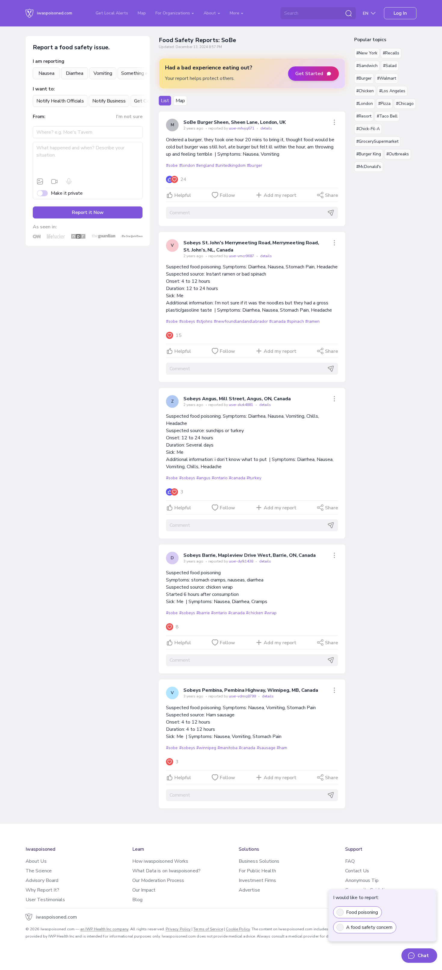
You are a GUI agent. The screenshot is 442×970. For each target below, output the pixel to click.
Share (331, 195)
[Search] (348, 13)
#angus (203, 478)
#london (187, 165)
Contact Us (357, 871)
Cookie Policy (238, 929)
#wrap (270, 613)
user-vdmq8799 (243, 696)
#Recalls (391, 53)
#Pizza (384, 103)
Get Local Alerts (112, 13)
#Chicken (365, 91)
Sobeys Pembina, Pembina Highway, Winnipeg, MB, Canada (250, 690)
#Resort (363, 116)
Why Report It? (42, 890)
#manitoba (227, 748)
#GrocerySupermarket (377, 141)
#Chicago (405, 103)
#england (205, 165)
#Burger (364, 78)
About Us (36, 861)
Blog (137, 899)
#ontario (220, 478)
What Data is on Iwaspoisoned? (166, 871)
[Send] (330, 212)
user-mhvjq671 (242, 128)
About (210, 13)
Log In (400, 13)
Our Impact (144, 890)
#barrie (203, 613)
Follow (227, 195)
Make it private (67, 193)
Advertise (249, 890)
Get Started (309, 73)
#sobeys (187, 321)
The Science (39, 871)
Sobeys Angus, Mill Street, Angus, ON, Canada (236, 398)
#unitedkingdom (230, 165)
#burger (254, 165)
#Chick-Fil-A (368, 129)
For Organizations (173, 13)
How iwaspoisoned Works (160, 861)
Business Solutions (259, 861)
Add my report (280, 195)
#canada (277, 321)
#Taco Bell (387, 116)
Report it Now (88, 212)
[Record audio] (68, 181)
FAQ (350, 861)
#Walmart (386, 78)
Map (142, 13)
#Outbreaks (397, 154)
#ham (282, 748)
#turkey (254, 478)
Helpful (182, 195)
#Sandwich (367, 66)
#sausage (266, 748)
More (235, 13)
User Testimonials (45, 899)
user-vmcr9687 (242, 256)
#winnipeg (206, 748)
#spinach (295, 321)
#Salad (390, 66)
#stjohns (204, 321)
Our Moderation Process (158, 880)
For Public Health (257, 871)
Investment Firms (257, 880)
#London (364, 103)
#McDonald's (368, 166)
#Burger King (368, 154)
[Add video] (54, 181)
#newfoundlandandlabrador (241, 321)
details (266, 128)
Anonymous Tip (362, 880)
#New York (366, 53)
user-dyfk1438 (241, 561)
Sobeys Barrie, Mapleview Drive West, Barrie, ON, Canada (249, 555)
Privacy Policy (178, 929)
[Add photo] (40, 181)
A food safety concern (369, 927)
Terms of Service (208, 929)
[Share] (334, 122)
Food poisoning (362, 912)
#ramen (312, 321)
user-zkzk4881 (241, 404)
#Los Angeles (392, 91)
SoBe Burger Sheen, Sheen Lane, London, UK (234, 122)
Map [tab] (180, 100)
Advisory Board (42, 880)
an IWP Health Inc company (104, 929)
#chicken (254, 613)
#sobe (172, 165)
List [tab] (165, 100)
